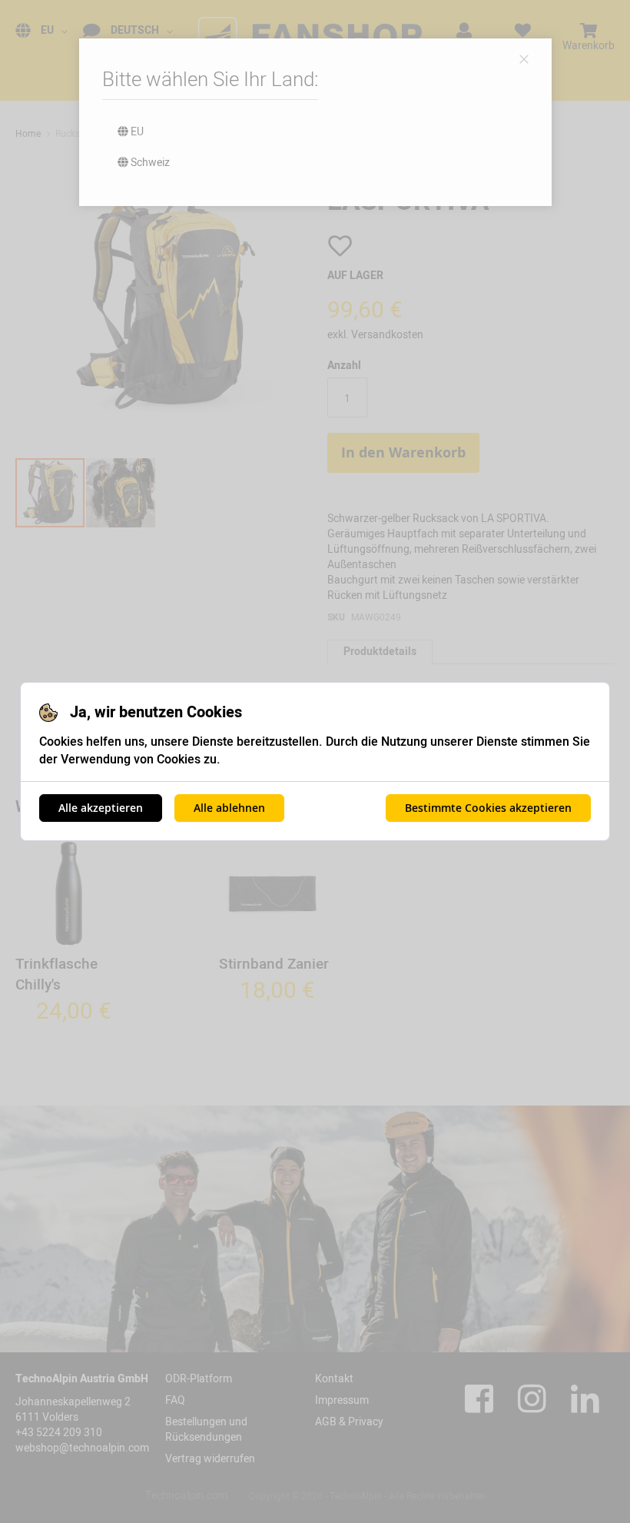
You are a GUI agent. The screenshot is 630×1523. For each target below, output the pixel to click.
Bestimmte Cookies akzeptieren (488, 807)
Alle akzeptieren (100, 807)
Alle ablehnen (229, 807)
